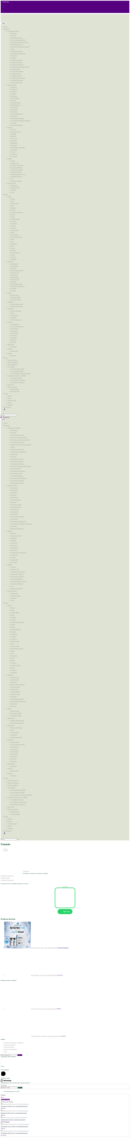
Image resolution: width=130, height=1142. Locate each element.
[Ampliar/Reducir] (1, 1138)
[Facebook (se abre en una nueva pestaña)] (4, 7)
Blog (5, 1051)
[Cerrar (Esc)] (6, 1138)
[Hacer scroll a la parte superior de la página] (1, 1058)
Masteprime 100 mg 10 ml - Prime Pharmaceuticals (14, 1113)
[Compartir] (4, 1138)
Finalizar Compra (5, 1099)
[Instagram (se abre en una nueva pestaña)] (4, 9)
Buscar (20, 1055)
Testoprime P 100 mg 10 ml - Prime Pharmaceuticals (14, 1106)
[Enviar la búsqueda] (18, 839)
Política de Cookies (9, 1047)
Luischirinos (26, 871)
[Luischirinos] (9, 869)
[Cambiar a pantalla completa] (3, 1138)
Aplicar (20, 1087)
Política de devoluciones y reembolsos (13, 1042)
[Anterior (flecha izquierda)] (1, 1140)
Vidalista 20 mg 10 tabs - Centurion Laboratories (13, 1119)
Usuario (6, 850)
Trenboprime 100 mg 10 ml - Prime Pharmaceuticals (14, 1133)
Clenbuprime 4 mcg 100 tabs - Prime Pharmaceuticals (14, 1126)
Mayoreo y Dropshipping (10, 1049)
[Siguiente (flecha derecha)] (3, 1140)
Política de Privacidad (9, 1045)
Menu (3, 23)
